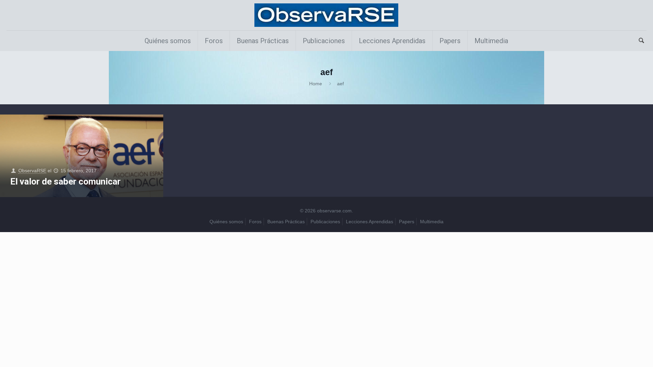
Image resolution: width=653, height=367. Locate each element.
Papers (406, 221)
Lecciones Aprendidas (369, 221)
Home (315, 83)
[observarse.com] (326, 15)
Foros (255, 221)
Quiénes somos (226, 221)
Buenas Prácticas (286, 221)
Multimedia (431, 221)
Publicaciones (325, 221)
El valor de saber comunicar (65, 181)
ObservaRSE (32, 170)
